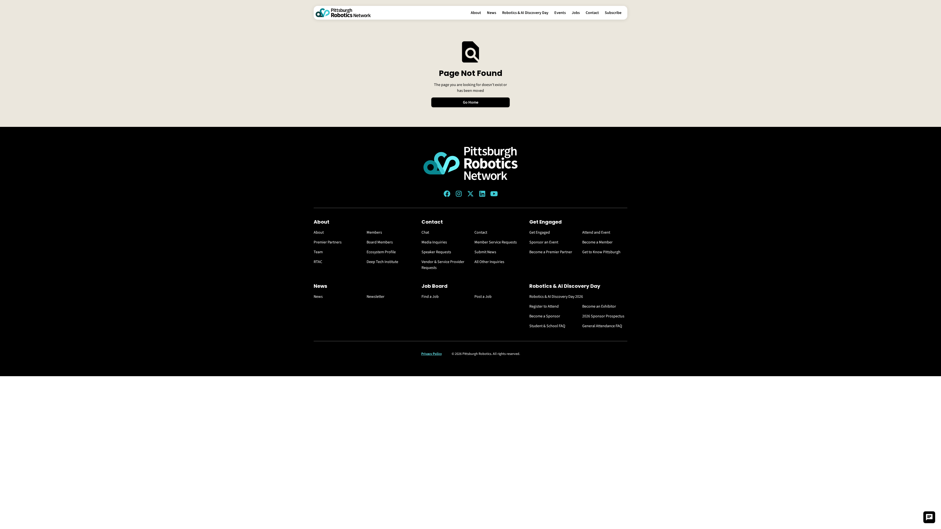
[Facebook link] (447, 194)
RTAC (318, 261)
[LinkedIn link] (482, 194)
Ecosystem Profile (381, 252)
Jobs (576, 12)
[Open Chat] (929, 517)
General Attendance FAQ (602, 326)
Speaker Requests (436, 252)
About (476, 12)
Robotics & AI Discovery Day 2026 (556, 296)
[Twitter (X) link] (470, 194)
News (491, 12)
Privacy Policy (431, 353)
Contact (592, 12)
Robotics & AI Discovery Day (525, 12)
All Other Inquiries (489, 261)
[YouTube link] (494, 194)
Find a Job (430, 296)
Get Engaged (539, 232)
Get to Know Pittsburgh (601, 252)
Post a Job (483, 296)
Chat (425, 232)
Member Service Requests (495, 242)
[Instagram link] (459, 194)
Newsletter (375, 296)
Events (560, 12)
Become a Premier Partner (550, 252)
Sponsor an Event (543, 242)
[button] (476, 13)
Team (318, 252)
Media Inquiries (434, 242)
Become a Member (597, 242)
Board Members (380, 242)
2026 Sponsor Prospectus (603, 316)
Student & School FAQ (547, 326)
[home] (343, 12)
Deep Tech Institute (382, 261)
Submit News (485, 252)
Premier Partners (328, 242)
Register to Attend (544, 306)
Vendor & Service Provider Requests (442, 264)
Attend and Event (596, 232)
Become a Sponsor (544, 316)
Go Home (470, 102)
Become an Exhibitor (599, 306)
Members (374, 232)
